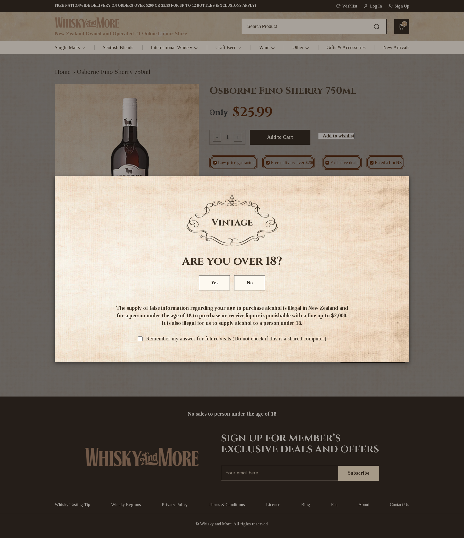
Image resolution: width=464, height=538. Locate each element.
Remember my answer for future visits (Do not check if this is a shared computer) (236, 339)
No (250, 283)
